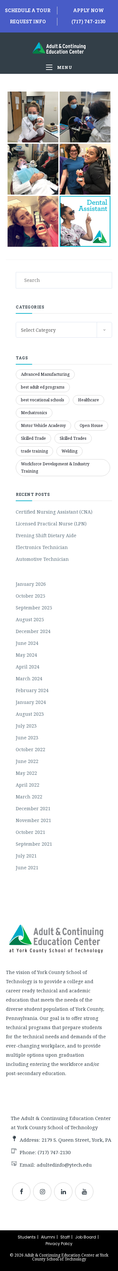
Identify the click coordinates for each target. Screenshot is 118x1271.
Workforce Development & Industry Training (55, 467)
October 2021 (30, 832)
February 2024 (32, 690)
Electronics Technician (42, 547)
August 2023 (30, 714)
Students (27, 1237)
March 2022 (29, 797)
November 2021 (33, 820)
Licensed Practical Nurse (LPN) (51, 523)
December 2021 (33, 808)
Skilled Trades (73, 438)
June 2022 (27, 761)
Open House (91, 425)
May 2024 (26, 655)
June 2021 (27, 867)
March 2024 (29, 678)
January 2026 (31, 584)
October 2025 (30, 596)
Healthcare (88, 400)
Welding (69, 451)
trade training (34, 451)
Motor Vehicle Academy (43, 425)
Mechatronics (34, 412)
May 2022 (26, 773)
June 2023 (27, 737)
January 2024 (31, 702)
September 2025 (34, 607)
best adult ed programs (43, 387)
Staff (65, 1237)
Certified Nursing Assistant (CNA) (54, 512)
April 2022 (27, 785)
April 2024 (27, 667)
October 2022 (30, 749)
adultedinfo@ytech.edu (64, 1164)
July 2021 (26, 856)
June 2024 (27, 643)
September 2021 (34, 844)
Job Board (85, 1237)
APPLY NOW (88, 10)
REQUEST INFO (28, 21)
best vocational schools (42, 400)
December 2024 (33, 631)
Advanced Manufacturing (45, 374)
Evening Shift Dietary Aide (46, 535)
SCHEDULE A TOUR (27, 10)
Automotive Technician (42, 559)
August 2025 (30, 619)
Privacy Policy (59, 1243)
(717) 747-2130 (88, 21)
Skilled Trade (33, 438)
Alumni (48, 1237)
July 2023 (26, 726)
